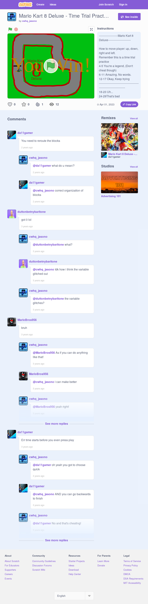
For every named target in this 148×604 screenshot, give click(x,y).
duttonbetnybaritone (32, 212)
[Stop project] (16, 29)
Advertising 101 (111, 196)
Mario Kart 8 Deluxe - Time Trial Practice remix (123, 154)
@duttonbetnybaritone (48, 244)
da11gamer (25, 133)
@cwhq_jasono (43, 190)
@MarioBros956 (44, 352)
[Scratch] (25, 4)
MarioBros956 (27, 320)
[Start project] (10, 29)
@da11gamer (42, 165)
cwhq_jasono (29, 21)
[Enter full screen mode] (91, 29)
